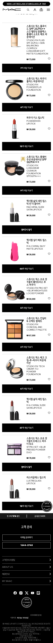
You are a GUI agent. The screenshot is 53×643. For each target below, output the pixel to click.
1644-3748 (26, 545)
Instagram (21, 593)
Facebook (15, 593)
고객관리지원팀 (8, 560)
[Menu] (48, 9)
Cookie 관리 (35, 615)
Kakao (38, 593)
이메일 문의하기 (26, 538)
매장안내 (5, 574)
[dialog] (39, 31)
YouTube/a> (32, 593)
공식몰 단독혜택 (39, 516)
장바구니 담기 (26, 230)
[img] (14, 37)
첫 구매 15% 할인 (13, 516)
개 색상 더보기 (26, 68)
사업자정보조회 (26, 636)
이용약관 (13, 618)
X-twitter (26, 593)
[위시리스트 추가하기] (49, 58)
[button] (48, 9)
